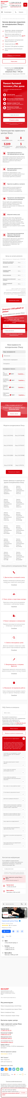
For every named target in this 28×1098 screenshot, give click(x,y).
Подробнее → (21, 374)
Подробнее (14, 585)
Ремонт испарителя (7, 275)
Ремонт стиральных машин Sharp (10, 1015)
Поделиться (2, 1069)
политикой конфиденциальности (16, 334)
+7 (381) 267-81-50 (15, 2)
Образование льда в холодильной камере (6, 395)
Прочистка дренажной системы (7, 284)
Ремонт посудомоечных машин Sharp (11, 1009)
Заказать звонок (14, 413)
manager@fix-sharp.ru (7, 1042)
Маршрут (7, 931)
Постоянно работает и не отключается (6, 387)
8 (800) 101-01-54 (6, 1034)
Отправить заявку (14, 120)
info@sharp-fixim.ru (6, 1038)
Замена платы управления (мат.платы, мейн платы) (8, 262)
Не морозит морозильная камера (6, 380)
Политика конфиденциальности (14, 1081)
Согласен (23, 1092)
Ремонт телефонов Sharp (8, 1012)
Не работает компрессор (5, 374)
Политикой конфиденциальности (17, 873)
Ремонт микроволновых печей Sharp (11, 1006)
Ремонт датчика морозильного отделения (9, 279)
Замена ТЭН (5, 266)
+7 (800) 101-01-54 (15, 5)
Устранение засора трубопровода (7, 271)
